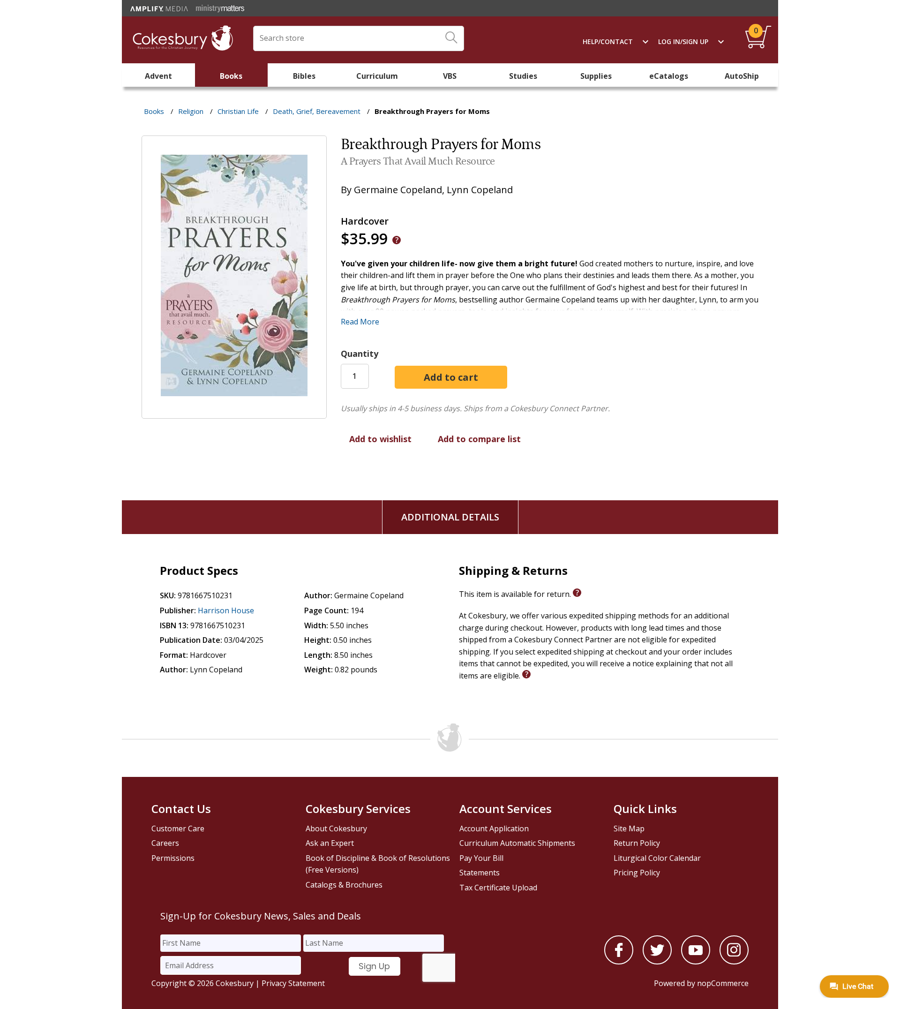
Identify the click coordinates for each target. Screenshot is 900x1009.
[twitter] (657, 961)
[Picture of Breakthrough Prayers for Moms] (234, 412)
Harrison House (226, 610)
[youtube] (695, 961)
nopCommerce (723, 983)
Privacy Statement (293, 983)
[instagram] (734, 961)
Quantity (359, 353)
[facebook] (618, 961)
